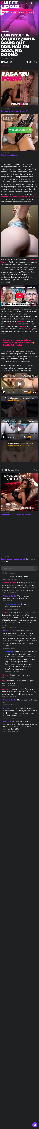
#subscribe (18, 340)
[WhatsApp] (34, 1124)
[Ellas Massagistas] (19, 132)
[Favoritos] (31, 3)
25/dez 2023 (5, 685)
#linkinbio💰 (29, 343)
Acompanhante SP (17, 12)
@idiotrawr (8, 340)
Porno (5, 32)
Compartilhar (10, 470)
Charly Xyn (5, 65)
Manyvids (13, 324)
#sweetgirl (8, 343)
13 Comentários (7, 59)
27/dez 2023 (5, 592)
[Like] (35, 62)
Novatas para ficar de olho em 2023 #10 (18, 197)
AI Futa (5, 12)
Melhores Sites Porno (11, 10)
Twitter (29, 329)
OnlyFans (22, 321)
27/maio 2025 (6, 579)
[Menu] (36, 3)
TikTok (23, 326)
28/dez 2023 (8, 609)
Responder (14, 579)
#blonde (27, 340)
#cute (20, 343)
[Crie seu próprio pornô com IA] (19, 88)
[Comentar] (36, 568)
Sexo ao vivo (26, 10)
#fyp (15, 343)
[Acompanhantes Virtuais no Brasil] (19, 492)
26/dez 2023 (5, 627)
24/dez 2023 (5, 696)
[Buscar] (26, 3)
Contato (30, 12)
